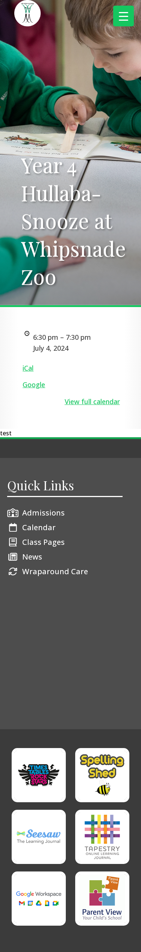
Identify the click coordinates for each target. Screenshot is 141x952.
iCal (28, 368)
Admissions (43, 513)
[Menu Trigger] (123, 16)
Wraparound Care (55, 571)
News (32, 557)
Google (34, 384)
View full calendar (92, 401)
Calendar (39, 527)
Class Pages (43, 542)
